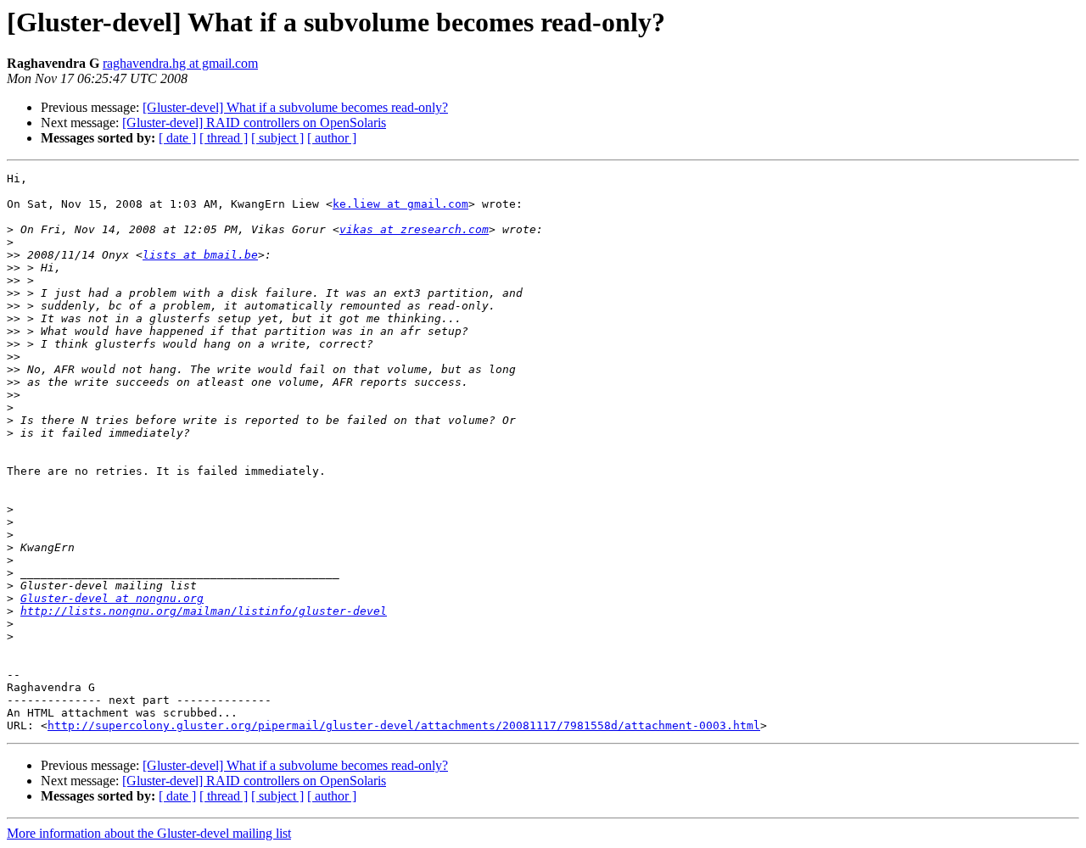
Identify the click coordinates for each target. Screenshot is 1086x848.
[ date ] (177, 138)
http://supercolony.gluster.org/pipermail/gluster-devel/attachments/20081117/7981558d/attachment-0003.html (404, 725)
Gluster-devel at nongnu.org (112, 598)
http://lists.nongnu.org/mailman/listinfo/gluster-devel (203, 611)
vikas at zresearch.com (414, 229)
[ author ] (331, 138)
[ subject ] (277, 138)
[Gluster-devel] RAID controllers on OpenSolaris (254, 122)
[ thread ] (223, 138)
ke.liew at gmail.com (400, 204)
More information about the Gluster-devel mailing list (149, 833)
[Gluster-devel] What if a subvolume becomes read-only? (295, 107)
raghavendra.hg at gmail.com (180, 63)
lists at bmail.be (200, 254)
